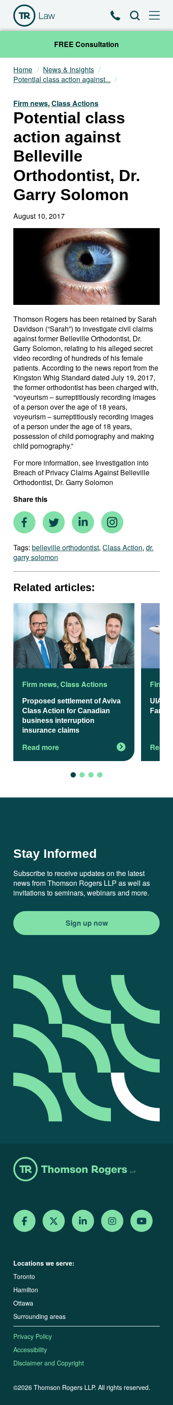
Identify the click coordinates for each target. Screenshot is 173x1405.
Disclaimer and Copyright (48, 1362)
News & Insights (68, 70)
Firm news (30, 103)
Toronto (24, 1276)
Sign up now (87, 923)
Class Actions (74, 103)
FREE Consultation (86, 44)
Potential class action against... (61, 79)
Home (22, 70)
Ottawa (23, 1302)
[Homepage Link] (86, 1170)
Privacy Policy (32, 1336)
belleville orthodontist (65, 547)
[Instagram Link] (112, 1221)
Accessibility (30, 1349)
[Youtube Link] (142, 1221)
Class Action (122, 547)
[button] (73, 774)
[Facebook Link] (25, 1221)
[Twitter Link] (53, 1221)
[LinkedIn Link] (83, 1221)
